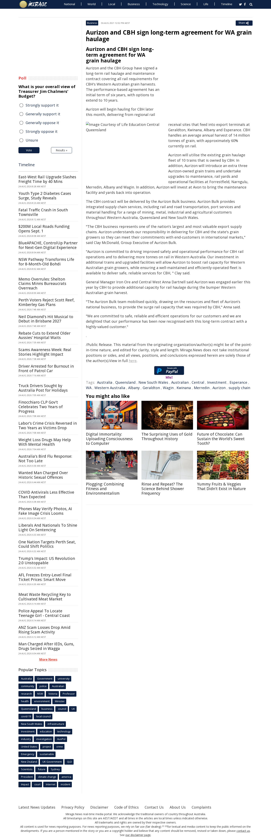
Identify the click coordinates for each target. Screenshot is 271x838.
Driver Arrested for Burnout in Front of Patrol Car (46, 368)
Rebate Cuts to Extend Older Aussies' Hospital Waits (44, 335)
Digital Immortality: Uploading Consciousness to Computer (109, 439)
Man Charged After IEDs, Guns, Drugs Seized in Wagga (46, 646)
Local (111, 4)
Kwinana (184, 387)
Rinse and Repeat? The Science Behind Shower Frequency (162, 489)
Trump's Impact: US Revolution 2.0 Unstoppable (46, 561)
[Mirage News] (35, 4)
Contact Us (154, 807)
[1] (163, 826)
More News (48, 659)
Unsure (32, 140)
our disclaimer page (138, 835)
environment (42, 701)
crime (59, 746)
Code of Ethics (126, 807)
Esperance (238, 382)
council (62, 709)
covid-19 (26, 716)
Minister (60, 701)
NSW (40, 693)
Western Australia (109, 387)
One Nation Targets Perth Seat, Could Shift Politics (47, 544)
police (43, 686)
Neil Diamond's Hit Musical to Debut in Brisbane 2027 (45, 319)
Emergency (27, 754)
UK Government (52, 761)
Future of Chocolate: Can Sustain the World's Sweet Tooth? (221, 439)
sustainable (47, 754)
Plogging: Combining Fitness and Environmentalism (105, 489)
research (26, 693)
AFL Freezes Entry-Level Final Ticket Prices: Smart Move (44, 577)
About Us (178, 807)
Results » (61, 150)
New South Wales (153, 382)
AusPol (61, 739)
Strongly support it (42, 105)
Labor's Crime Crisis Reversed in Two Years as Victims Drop (47, 425)
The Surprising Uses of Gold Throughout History (166, 436)
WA (88, 387)
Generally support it (43, 114)
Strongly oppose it (42, 131)
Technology (160, 4)
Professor (69, 693)
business (47, 709)
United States (29, 746)
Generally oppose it (42, 122)
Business (134, 4)
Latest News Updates (36, 807)
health (25, 701)
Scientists (27, 769)
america (66, 777)
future (41, 769)
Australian (180, 382)
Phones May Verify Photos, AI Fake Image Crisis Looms (45, 511)
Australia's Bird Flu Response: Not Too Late (45, 458)
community (27, 686)
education (46, 731)
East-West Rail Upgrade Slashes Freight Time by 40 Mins (47, 179)
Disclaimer (99, 807)
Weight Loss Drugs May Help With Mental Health (44, 442)
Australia (104, 382)
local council (43, 716)
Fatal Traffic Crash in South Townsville (43, 212)
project (47, 746)
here (132, 360)
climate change (47, 777)
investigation (44, 739)
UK (73, 709)
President (27, 777)
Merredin (201, 387)
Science (186, 4)
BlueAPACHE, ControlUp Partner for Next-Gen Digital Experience (48, 245)
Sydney (55, 769)
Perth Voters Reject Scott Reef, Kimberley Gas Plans (46, 302)
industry (26, 739)
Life (205, 4)
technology (64, 731)
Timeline (226, 4)
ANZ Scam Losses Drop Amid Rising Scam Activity (44, 630)
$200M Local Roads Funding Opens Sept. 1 (43, 229)
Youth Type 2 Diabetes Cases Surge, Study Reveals (44, 196)
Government (44, 678)
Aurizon (219, 387)
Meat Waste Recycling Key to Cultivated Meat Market (44, 597)
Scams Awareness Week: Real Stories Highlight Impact (44, 352)
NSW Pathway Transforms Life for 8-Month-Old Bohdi (46, 262)
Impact (25, 784)
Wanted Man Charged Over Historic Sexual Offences (43, 475)
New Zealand (29, 761)
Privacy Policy (72, 807)
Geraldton (151, 387)
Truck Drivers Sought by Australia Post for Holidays (43, 388)
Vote (29, 150)
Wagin (168, 387)
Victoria (52, 693)
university (64, 678)
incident (65, 784)
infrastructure (56, 724)
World (91, 4)
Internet (50, 784)
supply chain (239, 387)
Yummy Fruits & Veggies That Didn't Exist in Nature (221, 486)
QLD (69, 761)
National (69, 4)
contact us (243, 831)
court (37, 784)
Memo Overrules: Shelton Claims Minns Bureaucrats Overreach (42, 284)
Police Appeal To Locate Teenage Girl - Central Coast (44, 613)
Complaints (201, 807)
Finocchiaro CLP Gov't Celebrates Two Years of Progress (40, 407)
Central (198, 382)
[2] (166, 826)
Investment (217, 382)
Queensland (125, 382)
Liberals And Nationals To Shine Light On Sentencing (47, 527)
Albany (134, 387)
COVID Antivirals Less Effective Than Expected (46, 494)
